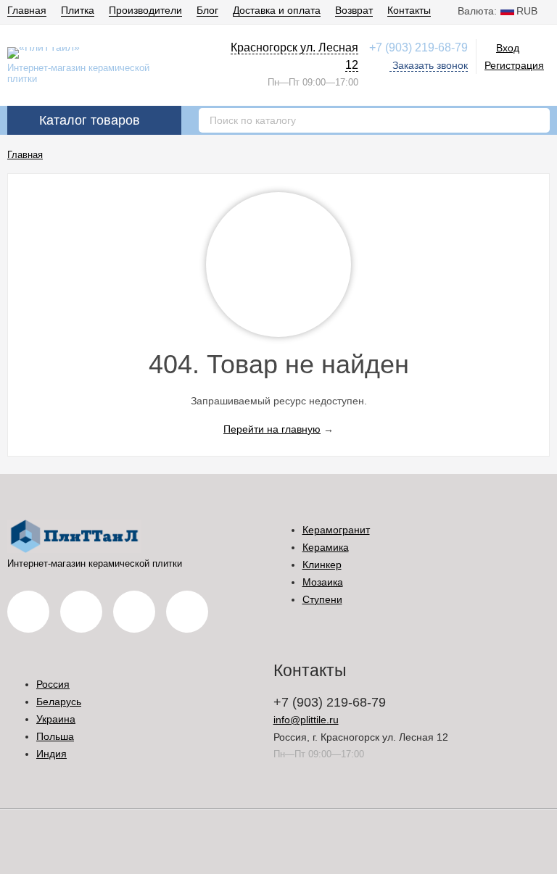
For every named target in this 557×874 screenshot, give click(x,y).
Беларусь (58, 701)
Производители (145, 10)
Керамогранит (336, 530)
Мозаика (322, 582)
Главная (26, 10)
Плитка (77, 10)
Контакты (409, 10)
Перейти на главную (272, 429)
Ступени (322, 599)
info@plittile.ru (306, 719)
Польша (55, 736)
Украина (55, 719)
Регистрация (514, 65)
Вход (507, 48)
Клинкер (322, 564)
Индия (51, 753)
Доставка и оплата (277, 10)
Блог (207, 10)
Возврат (354, 10)
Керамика (325, 547)
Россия (53, 684)
